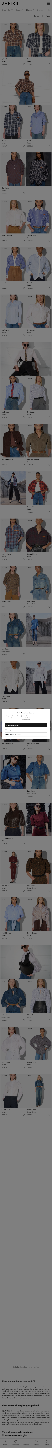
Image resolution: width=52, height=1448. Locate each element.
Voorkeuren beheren (13, 734)
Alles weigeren (9, 730)
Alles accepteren (12, 725)
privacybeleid (26, 719)
